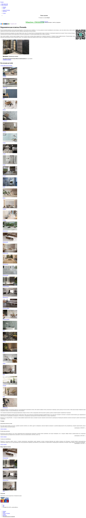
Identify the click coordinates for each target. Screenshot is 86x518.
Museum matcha (6, 286)
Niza (4, 330)
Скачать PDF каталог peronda (6, 65)
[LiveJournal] (6, 23)
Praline (4, 363)
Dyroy (4, 186)
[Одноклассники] (2, 23)
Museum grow (5, 264)
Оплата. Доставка (6, 10)
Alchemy (4, 76)
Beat (4, 98)
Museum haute (5, 275)
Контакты (5, 11)
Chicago (4, 131)
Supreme (4, 385)
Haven (4, 197)
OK (3, 506)
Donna (4, 164)
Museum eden (5, 253)
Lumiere (4, 208)
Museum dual (5, 242)
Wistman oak (5, 407)
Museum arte (5, 231)
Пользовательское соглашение (9, 516)
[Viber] (7, 23)
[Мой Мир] (3, 23)
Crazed (4, 142)
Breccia (4, 109)
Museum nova (5, 297)
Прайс (4, 8)
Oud (3, 352)
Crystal (4, 153)
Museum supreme (6, 319)
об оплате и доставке (7, 59)
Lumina (4, 220)
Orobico (4, 341)
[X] (5, 23)
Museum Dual (5, 458)
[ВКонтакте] (1, 23)
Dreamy (4, 175)
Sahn (4, 374)
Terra (4, 396)
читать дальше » (3, 428)
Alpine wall (5, 87)
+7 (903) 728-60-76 (4, 5)
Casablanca (5, 120)
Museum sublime (6, 308)
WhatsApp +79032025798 (35, 22)
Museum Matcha (6, 469)
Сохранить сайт (13, 23)
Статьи (4, 13)
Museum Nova (5, 480)
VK (3, 505)
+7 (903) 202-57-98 (4, 4)
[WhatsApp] (8, 23)
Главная (4, 7)
